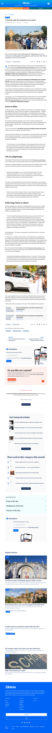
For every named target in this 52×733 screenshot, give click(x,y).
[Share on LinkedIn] (39, 61)
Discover (7, 706)
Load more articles (26, 448)
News (6, 14)
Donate (25, 8)
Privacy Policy (42, 726)
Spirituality (7, 704)
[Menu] (7, 3)
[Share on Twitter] (41, 61)
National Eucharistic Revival (12, 100)
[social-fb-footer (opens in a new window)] (24, 722)
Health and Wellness (10, 633)
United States (26, 331)
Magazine (21, 704)
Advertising (21, 709)
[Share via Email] (44, 61)
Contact (36, 726)
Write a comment (26, 404)
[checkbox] (6, 358)
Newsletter (21, 700)
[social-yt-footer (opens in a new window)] (22, 722)
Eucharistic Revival (17, 331)
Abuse (7, 557)
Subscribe (12, 8)
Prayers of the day (13, 511)
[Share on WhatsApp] (46, 61)
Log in (30, 399)
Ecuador (8, 611)
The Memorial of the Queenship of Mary (30, 5)
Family (7, 655)
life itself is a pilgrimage (39, 160)
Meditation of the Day (14, 506)
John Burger (19, 22)
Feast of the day (12, 501)
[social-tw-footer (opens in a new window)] (27, 722)
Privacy (13, 728)
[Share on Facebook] (37, 61)
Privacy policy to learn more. (26, 358)
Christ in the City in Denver (35, 248)
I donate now (11, 379)
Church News (11, 14)
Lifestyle (6, 702)
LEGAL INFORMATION (24, 726)
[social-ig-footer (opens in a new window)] (29, 722)
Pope (7, 589)
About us (17, 726)
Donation (21, 707)
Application (21, 702)
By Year (35, 700)
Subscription (21, 706)
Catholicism (8, 331)
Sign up (8, 361)
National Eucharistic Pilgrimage (26, 67)
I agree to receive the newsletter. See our (20, 358)
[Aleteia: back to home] (26, 3)
